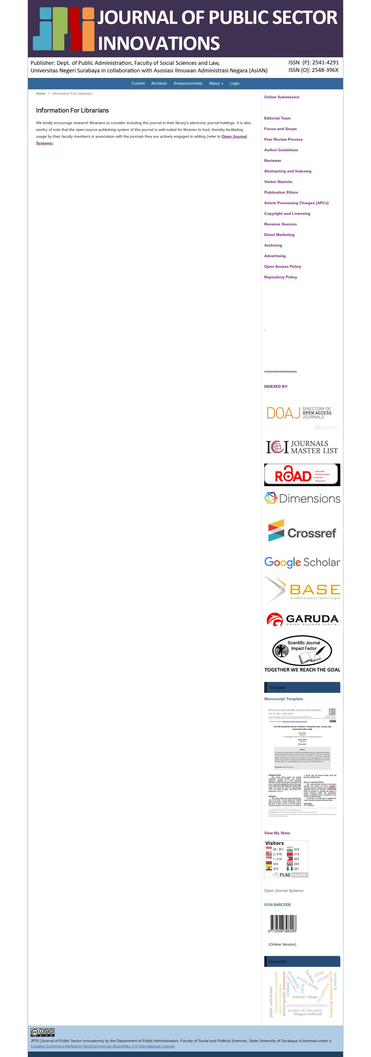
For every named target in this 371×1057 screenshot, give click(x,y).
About (215, 83)
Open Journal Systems (283, 890)
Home (40, 94)
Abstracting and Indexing (288, 171)
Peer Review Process (283, 139)
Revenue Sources (280, 224)
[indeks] (302, 430)
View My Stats (277, 833)
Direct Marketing (279, 234)
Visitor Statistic (278, 182)
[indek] (302, 456)
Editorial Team (277, 118)
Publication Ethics (281, 192)
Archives (159, 83)
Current (138, 83)
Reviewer (272, 160)
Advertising (275, 256)
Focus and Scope (280, 129)
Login (235, 83)
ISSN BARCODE (277, 905)
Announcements (188, 83)
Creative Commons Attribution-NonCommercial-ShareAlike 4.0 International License (102, 1046)
